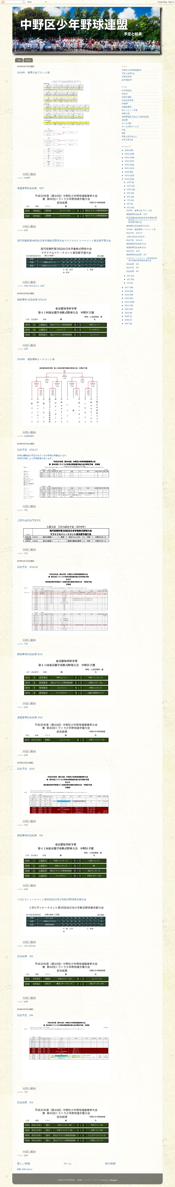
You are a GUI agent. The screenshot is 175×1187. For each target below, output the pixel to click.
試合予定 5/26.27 (27, 449)
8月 (128, 197)
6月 (128, 204)
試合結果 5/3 (25, 1102)
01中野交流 (127, 91)
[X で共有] (29, 174)
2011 (127, 309)
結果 (26, 230)
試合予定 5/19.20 (27, 567)
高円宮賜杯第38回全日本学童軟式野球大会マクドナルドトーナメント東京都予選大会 (64, 240)
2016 (127, 291)
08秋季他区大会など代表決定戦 (135, 117)
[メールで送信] (24, 174)
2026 (127, 150)
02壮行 (125, 94)
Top (19, 60)
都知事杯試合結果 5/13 (29, 654)
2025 (127, 154)
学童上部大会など (31, 286)
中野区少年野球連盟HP (132, 70)
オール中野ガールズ (130, 127)
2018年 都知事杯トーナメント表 (36, 359)
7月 (128, 200)
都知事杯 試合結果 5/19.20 (31, 299)
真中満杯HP (127, 80)
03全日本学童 (127, 100)
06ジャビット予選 (129, 110)
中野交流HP (127, 77)
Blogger (114, 1180)
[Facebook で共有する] (31, 174)
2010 (127, 313)
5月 (128, 208)
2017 (127, 287)
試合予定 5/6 (25, 1015)
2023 (127, 161)
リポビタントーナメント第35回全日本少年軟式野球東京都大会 (51, 899)
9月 (128, 193)
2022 (127, 165)
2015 (127, 295)
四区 (124, 133)
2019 (127, 175)
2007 (127, 324)
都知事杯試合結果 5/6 (30, 835)
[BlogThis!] (26, 174)
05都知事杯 (29, 436)
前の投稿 (110, 1163)
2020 (127, 172)
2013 (127, 302)
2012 (127, 306)
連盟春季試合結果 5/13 (29, 717)
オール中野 (126, 123)
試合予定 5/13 (25, 768)
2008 (127, 320)
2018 (127, 179)
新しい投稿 (23, 1163)
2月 (128, 283)
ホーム (68, 1163)
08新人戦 (126, 114)
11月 (129, 186)
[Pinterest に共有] (34, 174)
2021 (127, 168)
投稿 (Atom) (27, 1169)
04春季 (27, 178)
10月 (129, 189)
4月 (128, 276)
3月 (128, 279)
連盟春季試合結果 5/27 (30, 188)
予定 (26, 510)
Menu (28, 60)
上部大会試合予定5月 (29, 520)
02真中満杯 (127, 97)
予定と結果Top (128, 73)
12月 (129, 182)
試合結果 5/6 (25, 956)
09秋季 (125, 120)
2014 (127, 298)
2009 (127, 316)
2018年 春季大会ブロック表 (33, 72)
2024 (127, 158)
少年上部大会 (30, 946)
